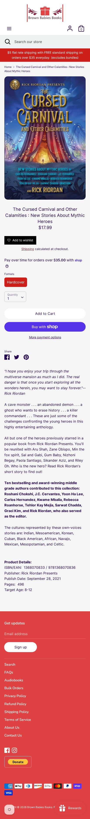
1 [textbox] (8, 298)
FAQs (8, 672)
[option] (45, 138)
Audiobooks (13, 680)
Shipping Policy (16, 711)
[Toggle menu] (9, 28)
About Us (11, 727)
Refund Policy (15, 704)
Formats (9, 274)
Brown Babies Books (39, 807)
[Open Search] (7, 41)
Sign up (20, 647)
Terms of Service (17, 719)
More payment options (45, 337)
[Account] (70, 26)
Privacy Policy (15, 696)
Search (9, 664)
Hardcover (15, 282)
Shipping (27, 249)
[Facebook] (7, 750)
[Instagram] (14, 750)
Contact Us (13, 735)
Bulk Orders (13, 688)
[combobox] (15, 296)
